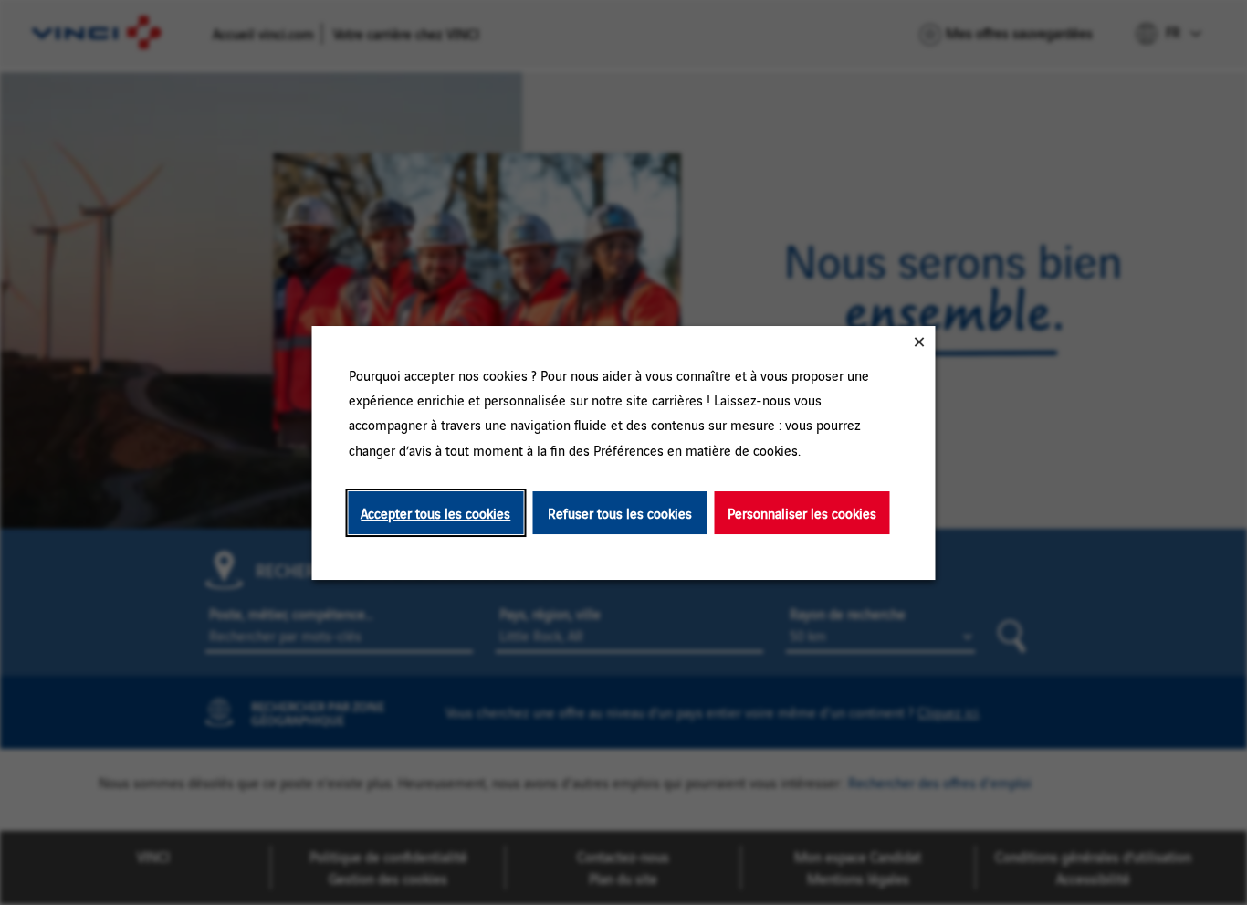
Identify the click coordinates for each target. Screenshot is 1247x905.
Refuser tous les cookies (620, 511)
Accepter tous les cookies (435, 511)
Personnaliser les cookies (802, 511)
